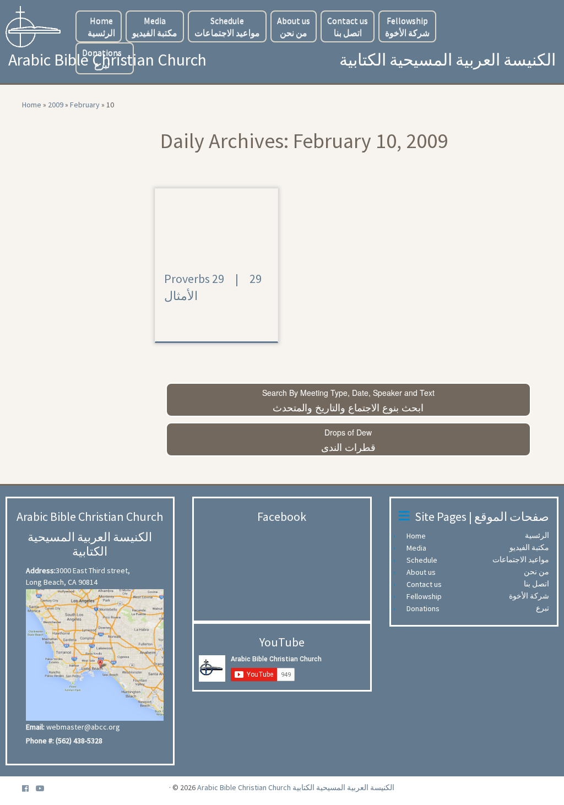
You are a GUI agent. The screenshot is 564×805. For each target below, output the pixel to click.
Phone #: (40, 741)
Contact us (347, 26)
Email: (35, 727)
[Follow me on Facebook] (29, 789)
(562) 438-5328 (79, 741)
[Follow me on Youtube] (44, 789)
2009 (55, 105)
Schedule (227, 26)
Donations (102, 58)
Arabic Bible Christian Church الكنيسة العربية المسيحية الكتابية (295, 787)
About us (293, 26)
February (85, 105)
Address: (41, 570)
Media (154, 26)
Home (101, 26)
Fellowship (407, 26)
